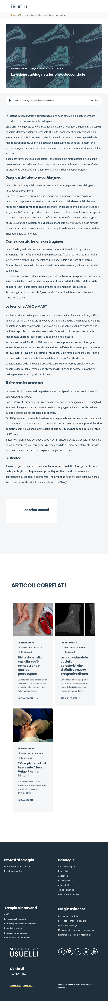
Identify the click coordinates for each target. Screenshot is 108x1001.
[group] (54, 100)
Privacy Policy (15, 986)
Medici (22, 15)
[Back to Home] (19, 6)
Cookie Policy (28, 986)
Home (14, 15)
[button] (10, 100)
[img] (92, 100)
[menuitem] (17, 866)
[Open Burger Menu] (95, 6)
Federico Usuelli (19, 68)
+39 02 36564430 (18, 974)
